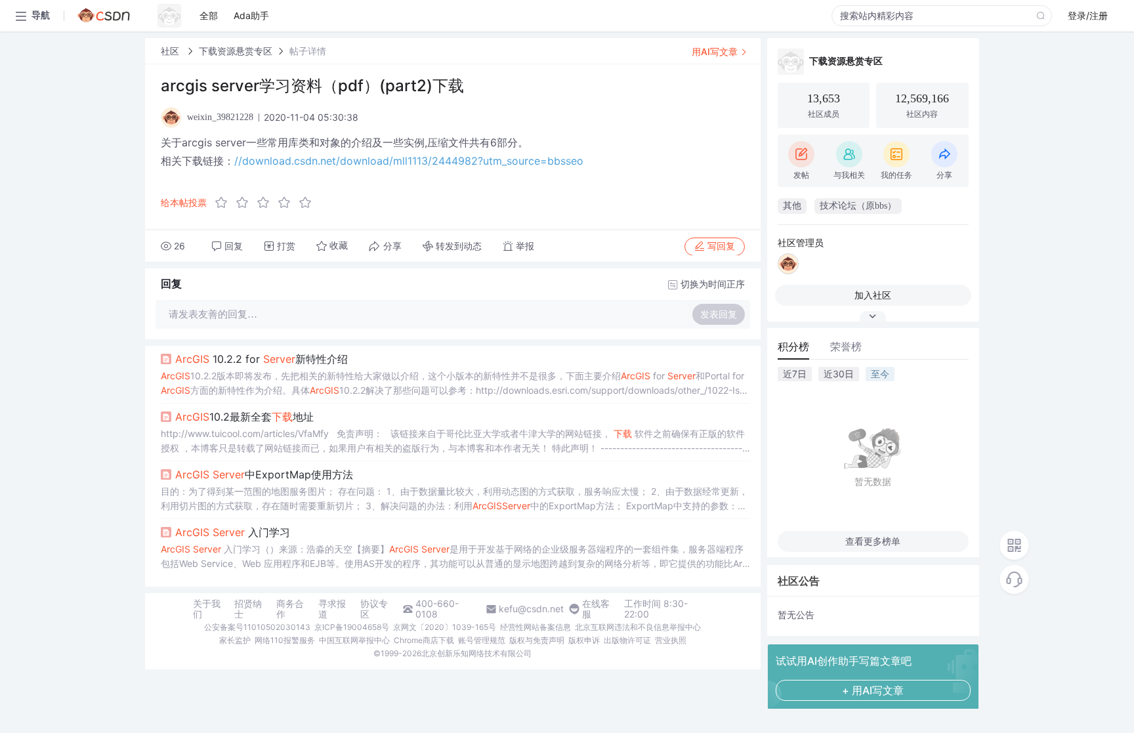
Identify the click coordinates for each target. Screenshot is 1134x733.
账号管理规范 (481, 640)
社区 (171, 50)
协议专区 (374, 608)
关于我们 (206, 608)
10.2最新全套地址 (244, 416)
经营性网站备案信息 (535, 627)
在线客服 (596, 608)
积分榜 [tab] (793, 346)
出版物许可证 (627, 640)
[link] (171, 50)
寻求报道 (332, 608)
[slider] (267, 202)
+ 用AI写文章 (873, 690)
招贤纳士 (248, 608)
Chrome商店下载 (424, 640)
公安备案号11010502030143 (257, 627)
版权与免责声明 (536, 640)
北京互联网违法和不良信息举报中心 (638, 627)
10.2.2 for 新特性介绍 (261, 359)
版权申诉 (584, 640)
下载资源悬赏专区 (235, 50)
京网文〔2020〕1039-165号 (444, 627)
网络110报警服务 (285, 640)
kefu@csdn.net (531, 609)
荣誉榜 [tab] (846, 346)
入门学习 (232, 532)
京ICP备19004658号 (351, 627)
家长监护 (235, 640)
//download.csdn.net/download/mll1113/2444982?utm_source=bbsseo (408, 160)
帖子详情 (307, 50)
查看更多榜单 (872, 541)
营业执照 (670, 640)
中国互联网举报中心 (354, 640)
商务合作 (290, 608)
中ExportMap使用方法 (264, 474)
